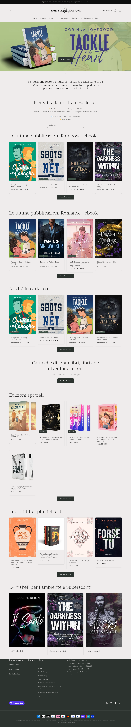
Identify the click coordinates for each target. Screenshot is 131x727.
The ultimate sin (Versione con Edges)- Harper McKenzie (51, 438)
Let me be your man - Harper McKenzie (79, 561)
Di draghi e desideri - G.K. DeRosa (106, 263)
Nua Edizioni (14, 669)
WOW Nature (65, 381)
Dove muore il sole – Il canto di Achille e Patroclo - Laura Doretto (21, 562)
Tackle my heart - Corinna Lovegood (20, 263)
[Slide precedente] (61, 73)
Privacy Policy (42, 676)
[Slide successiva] (70, 73)
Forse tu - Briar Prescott (106, 561)
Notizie (40, 668)
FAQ (39, 696)
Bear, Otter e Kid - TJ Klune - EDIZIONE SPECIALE (21, 436)
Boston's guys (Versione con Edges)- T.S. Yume (79, 438)
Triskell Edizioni (15, 665)
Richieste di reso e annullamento (48, 692)
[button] (11, 10)
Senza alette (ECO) (58, 651)
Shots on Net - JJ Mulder (49, 185)
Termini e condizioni (44, 679)
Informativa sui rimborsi (49, 720)
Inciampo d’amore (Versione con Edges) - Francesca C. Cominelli (107, 439)
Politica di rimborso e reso (46, 683)
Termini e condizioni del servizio (82, 720)
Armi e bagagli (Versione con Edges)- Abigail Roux (21, 488)
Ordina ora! (65, 59)
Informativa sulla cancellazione (66, 722)
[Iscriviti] (81, 125)
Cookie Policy (42, 672)
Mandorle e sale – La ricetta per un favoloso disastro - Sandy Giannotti (79, 264)
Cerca (40, 665)
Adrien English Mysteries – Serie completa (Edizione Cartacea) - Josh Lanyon (50, 556)
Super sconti (94, 651)
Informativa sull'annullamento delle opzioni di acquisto (49, 688)
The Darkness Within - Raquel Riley (108, 186)
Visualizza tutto (65, 197)
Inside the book (15, 674)
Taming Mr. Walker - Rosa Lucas (49, 263)
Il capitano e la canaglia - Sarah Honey (20, 186)
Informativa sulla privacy (65, 720)
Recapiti (112, 720)
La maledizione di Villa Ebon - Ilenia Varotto (79, 186)
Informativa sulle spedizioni (100, 720)
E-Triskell (16, 651)
